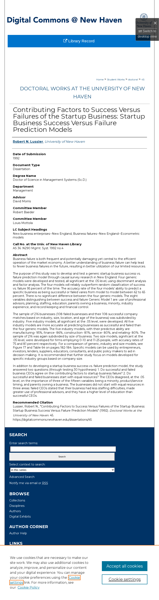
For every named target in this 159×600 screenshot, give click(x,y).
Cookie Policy (29, 587)
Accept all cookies (124, 566)
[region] (79, 572)
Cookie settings (125, 579)
